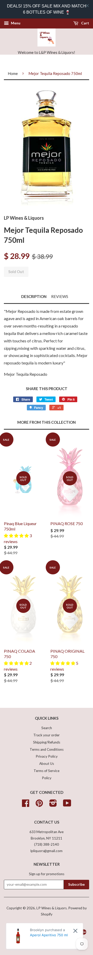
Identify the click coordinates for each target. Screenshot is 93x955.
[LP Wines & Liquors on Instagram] (53, 805)
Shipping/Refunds (46, 742)
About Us (46, 763)
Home (13, 73)
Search (46, 728)
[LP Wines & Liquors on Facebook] (25, 805)
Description (34, 296)
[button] (16, 535)
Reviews (59, 296)
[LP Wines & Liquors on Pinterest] (39, 805)
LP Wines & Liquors (51, 908)
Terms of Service (46, 771)
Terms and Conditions (47, 749)
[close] (87, 5)
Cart (84, 23)
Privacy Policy (47, 756)
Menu (15, 23)
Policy (46, 778)
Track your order (46, 735)
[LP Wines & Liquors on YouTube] (67, 805)
